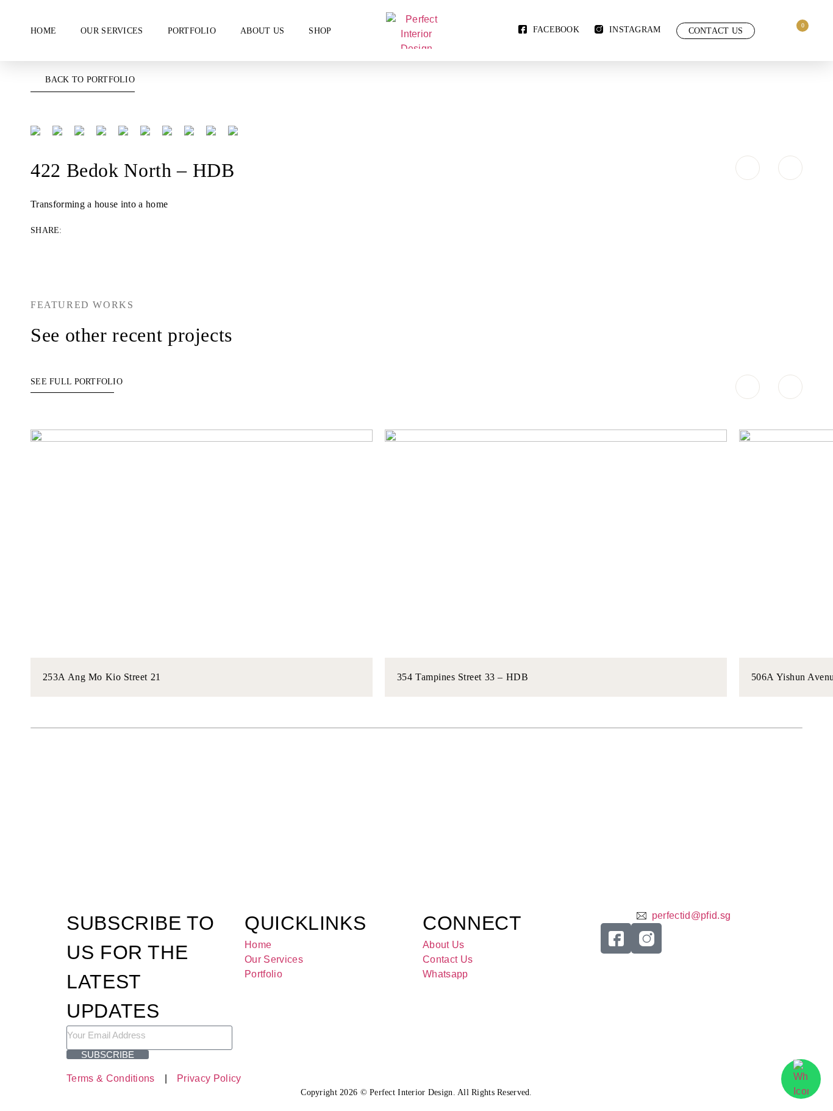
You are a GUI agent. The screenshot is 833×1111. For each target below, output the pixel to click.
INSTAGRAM (635, 29)
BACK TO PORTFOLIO (90, 79)
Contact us (715, 30)
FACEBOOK (556, 29)
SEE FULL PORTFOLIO (76, 381)
